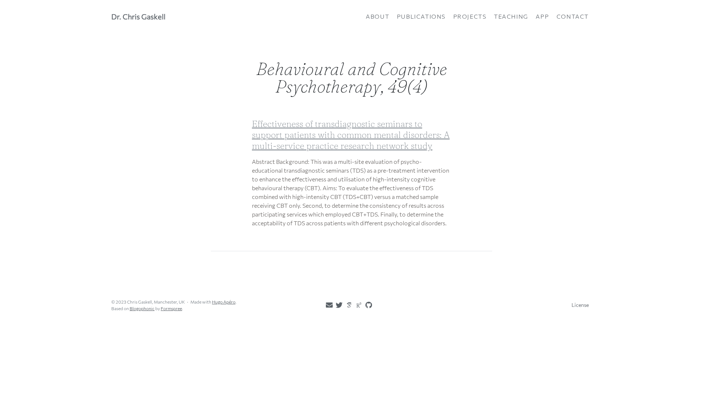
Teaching (511, 16)
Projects (470, 16)
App (542, 16)
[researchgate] (357, 305)
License (580, 305)
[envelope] (328, 305)
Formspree (171, 308)
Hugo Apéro (223, 301)
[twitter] (338, 305)
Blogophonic (142, 308)
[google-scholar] (347, 305)
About (377, 16)
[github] (367, 305)
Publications (421, 16)
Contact (573, 16)
